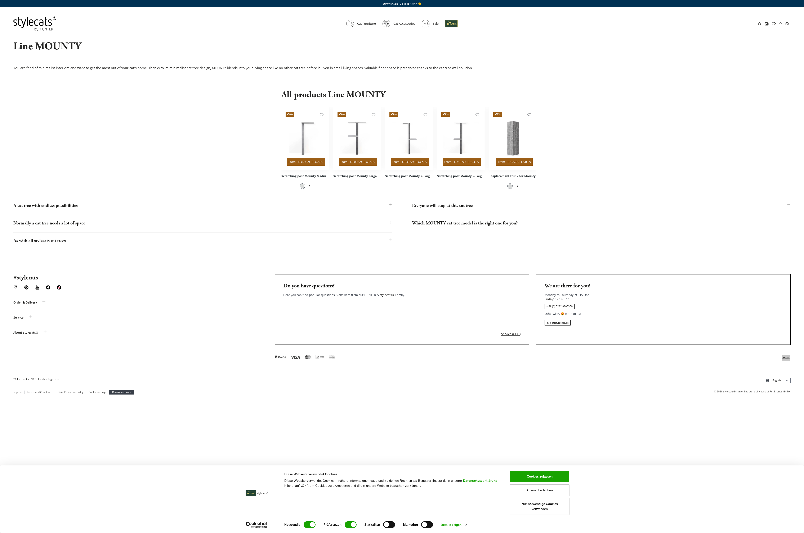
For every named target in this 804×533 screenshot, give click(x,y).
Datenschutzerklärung (480, 480)
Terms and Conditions (40, 392)
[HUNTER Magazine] (766, 24)
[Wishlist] (773, 23)
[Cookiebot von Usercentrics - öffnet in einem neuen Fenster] (256, 525)
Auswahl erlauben (539, 490)
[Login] (451, 26)
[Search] (759, 23)
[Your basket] (787, 23)
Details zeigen (451, 525)
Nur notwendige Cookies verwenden (540, 506)
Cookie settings (97, 392)
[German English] (777, 380)
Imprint (17, 392)
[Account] (780, 23)
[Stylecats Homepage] (34, 24)
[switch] (351, 524)
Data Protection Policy (70, 392)
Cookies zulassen (540, 476)
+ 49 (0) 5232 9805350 (559, 306)
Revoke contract (121, 392)
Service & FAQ (511, 334)
